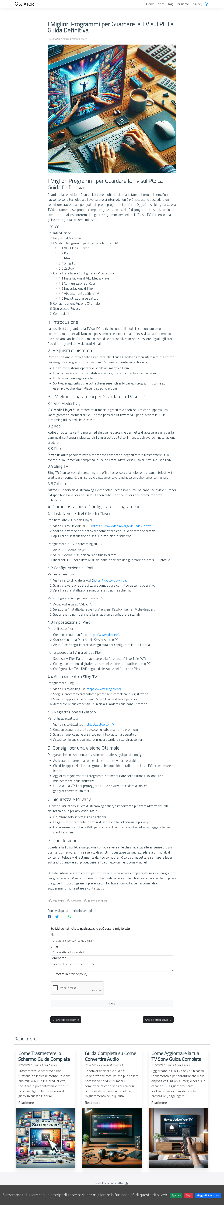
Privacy (197, 3)
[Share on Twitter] (57, 916)
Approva (176, 1195)
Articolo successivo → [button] (158, 1020)
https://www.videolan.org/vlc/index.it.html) (122, 525)
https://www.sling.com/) (103, 688)
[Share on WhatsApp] (69, 916)
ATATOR (26, 4)
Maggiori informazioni (208, 1195)
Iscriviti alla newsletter (109, 1183)
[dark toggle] (206, 3)
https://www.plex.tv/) (103, 634)
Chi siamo (182, 3)
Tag (170, 3)
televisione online (97, 901)
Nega (188, 1195)
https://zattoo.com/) (99, 724)
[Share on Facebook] (49, 916)
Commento (58, 958)
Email (55, 946)
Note (161, 3)
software (76, 901)
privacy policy (78, 973)
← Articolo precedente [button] (66, 1020)
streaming (58, 901)
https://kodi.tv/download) (110, 580)
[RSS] (127, 1183)
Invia (112, 1003)
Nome (55, 934)
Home (150, 3)
